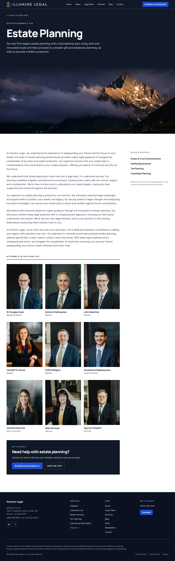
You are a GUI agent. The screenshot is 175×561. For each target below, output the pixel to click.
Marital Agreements (142, 163)
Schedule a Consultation (155, 4)
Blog (111, 4)
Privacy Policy (141, 554)
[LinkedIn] (9, 524)
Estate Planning (77, 514)
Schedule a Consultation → (27, 466)
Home (69, 4)
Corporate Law (76, 510)
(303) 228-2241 (54, 466)
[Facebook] (15, 524)
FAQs (107, 523)
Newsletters (110, 527)
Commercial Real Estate (80, 523)
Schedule (146, 512)
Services (101, 4)
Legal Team (89, 4)
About (77, 4)
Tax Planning (138, 168)
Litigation (74, 506)
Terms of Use (154, 554)
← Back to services (17, 15)
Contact (119, 4)
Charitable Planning (142, 173)
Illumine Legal (15, 501)
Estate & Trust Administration (147, 158)
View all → (74, 527)
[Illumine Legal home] (27, 4)
